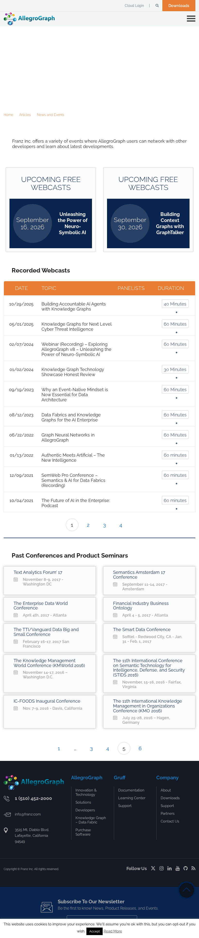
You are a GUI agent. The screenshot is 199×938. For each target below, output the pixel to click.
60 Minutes (175, 324)
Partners (167, 813)
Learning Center (131, 798)
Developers (85, 810)
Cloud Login (134, 6)
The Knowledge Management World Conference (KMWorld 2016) (49, 663)
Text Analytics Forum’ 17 (38, 572)
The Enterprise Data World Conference (41, 606)
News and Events (50, 115)
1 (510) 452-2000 (33, 798)
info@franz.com (28, 814)
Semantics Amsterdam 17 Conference (139, 575)
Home (8, 115)
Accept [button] (94, 931)
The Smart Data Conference (142, 629)
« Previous (47, 748)
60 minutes (175, 455)
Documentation (131, 790)
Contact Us (170, 821)
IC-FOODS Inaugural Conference (47, 701)
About (166, 790)
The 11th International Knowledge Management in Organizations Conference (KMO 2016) (147, 706)
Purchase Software (83, 832)
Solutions (83, 802)
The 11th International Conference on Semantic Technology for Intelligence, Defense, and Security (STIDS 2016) (149, 667)
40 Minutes (175, 303)
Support (125, 806)
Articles (25, 115)
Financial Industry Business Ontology (141, 606)
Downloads (178, 5)
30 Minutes (175, 369)
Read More (113, 931)
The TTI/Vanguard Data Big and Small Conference (46, 632)
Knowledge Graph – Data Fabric (90, 820)
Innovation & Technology (86, 792)
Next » (132, 524)
